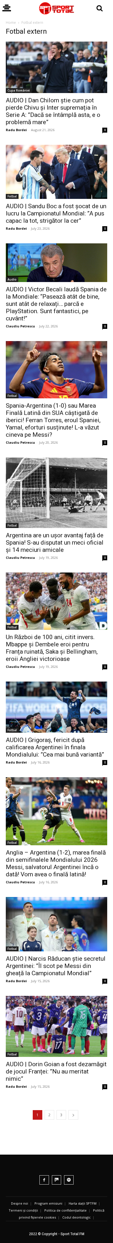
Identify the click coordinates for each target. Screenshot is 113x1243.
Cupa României (19, 90)
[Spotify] (69, 1180)
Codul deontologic (76, 1217)
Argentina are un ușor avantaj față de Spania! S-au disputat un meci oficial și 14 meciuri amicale (54, 542)
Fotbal (12, 196)
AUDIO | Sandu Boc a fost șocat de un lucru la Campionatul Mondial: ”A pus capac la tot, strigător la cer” (56, 213)
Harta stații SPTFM (82, 1203)
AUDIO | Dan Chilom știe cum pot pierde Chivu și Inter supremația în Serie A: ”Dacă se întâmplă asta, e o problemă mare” (53, 111)
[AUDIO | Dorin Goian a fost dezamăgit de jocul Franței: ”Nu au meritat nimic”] (56, 1026)
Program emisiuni (48, 1203)
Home (11, 22)
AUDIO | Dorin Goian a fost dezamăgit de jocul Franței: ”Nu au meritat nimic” (56, 1071)
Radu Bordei (16, 130)
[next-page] (73, 1115)
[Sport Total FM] (56, 8)
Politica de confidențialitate (65, 1210)
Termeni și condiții (23, 1210)
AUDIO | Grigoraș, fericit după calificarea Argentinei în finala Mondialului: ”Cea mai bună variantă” (55, 747)
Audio (12, 279)
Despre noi (19, 1203)
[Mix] (56, 1180)
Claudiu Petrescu (20, 326)
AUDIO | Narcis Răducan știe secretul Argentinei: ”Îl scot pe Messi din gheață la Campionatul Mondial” (55, 966)
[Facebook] (44, 1180)
